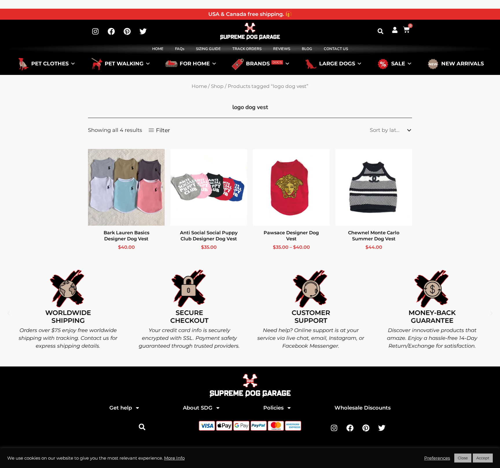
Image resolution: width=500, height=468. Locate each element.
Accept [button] (482, 458)
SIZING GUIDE (208, 48)
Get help (120, 408)
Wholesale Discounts (362, 408)
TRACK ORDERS (247, 48)
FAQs (179, 48)
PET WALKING (124, 63)
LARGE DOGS (337, 63)
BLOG (307, 48)
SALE (398, 63)
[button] (380, 31)
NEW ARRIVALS (462, 63)
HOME (157, 48)
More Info (174, 458)
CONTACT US (336, 48)
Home (199, 86)
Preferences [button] (437, 458)
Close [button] (463, 458)
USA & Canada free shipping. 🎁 (250, 14)
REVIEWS (281, 48)
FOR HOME (195, 63)
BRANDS (264, 63)
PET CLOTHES (50, 63)
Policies (273, 408)
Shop (217, 86)
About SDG (197, 408)
